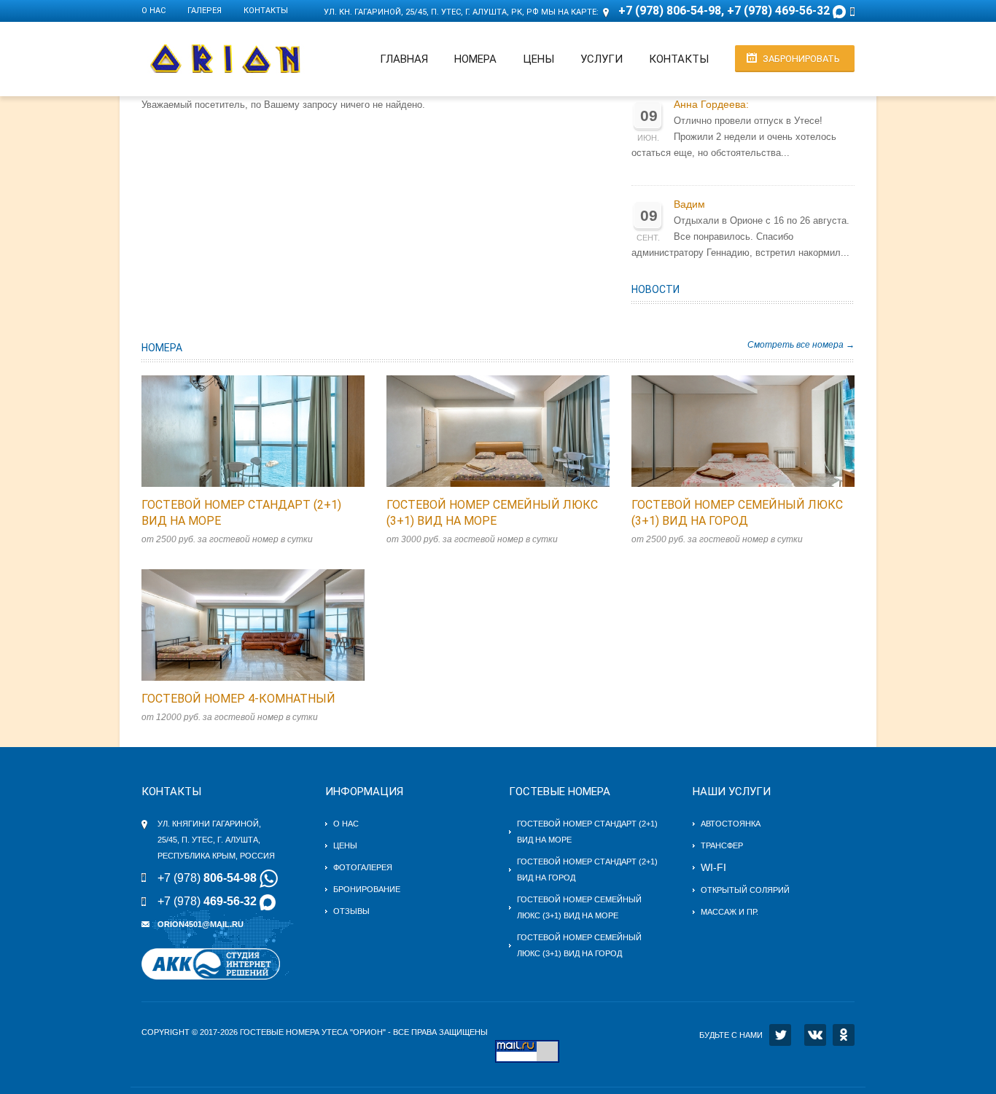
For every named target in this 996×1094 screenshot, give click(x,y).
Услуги (601, 59)
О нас (153, 10)
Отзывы (351, 911)
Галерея (204, 10)
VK (815, 1035)
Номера (475, 59)
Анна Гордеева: (711, 104)
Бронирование (366, 889)
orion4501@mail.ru (200, 924)
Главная (404, 59)
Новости (655, 289)
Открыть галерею (268, 431)
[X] (780, 1035)
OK (844, 1035)
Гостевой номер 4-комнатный (238, 699)
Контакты (266, 10)
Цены (538, 59)
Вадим (689, 204)
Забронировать (801, 58)
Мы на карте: (570, 12)
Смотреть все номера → (801, 345)
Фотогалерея (362, 867)
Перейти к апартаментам (237, 431)
